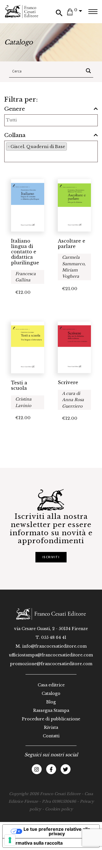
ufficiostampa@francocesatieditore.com (51, 655)
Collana (15, 135)
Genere (14, 109)
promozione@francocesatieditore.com (51, 663)
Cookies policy (59, 809)
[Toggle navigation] (92, 12)
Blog (51, 702)
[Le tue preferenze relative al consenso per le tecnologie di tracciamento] (10, 840)
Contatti (51, 735)
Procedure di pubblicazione (51, 718)
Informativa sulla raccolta (35, 843)
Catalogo (51, 693)
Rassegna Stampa (51, 710)
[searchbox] (37, 120)
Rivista (51, 727)
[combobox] (51, 120)
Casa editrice (51, 685)
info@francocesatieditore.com (54, 646)
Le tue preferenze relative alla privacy (57, 831)
